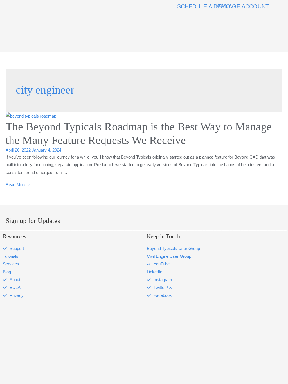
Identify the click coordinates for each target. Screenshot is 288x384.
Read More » (18, 184)
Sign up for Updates (33, 220)
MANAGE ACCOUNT (242, 6)
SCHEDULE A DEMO (203, 6)
